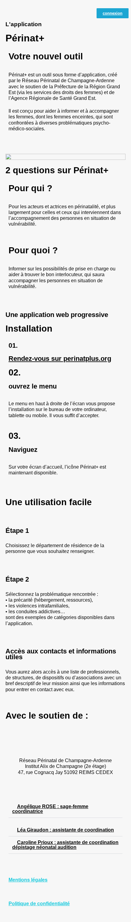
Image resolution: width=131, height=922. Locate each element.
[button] (65, 157)
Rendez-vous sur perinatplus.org (60, 358)
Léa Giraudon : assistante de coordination (65, 829)
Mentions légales (28, 879)
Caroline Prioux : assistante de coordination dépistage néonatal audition (65, 845)
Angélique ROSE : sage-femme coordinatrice (50, 809)
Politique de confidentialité (39, 903)
